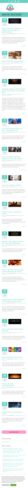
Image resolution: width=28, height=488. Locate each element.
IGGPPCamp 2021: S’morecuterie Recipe (13, 460)
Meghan (4, 94)
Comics (15, 94)
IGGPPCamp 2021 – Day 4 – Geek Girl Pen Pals (13, 459)
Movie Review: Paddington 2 (13, 61)
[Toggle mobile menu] (25, 5)
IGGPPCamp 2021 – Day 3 (12, 456)
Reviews (17, 33)
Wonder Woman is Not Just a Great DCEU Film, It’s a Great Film (14, 90)
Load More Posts (14, 432)
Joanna (4, 33)
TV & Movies (22, 33)
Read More (24, 45)
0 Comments (8, 64)
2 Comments (22, 415)
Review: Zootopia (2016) (11, 185)
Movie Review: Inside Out (12, 357)
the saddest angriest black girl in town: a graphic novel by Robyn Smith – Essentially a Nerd (13, 450)
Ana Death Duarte (6, 62)
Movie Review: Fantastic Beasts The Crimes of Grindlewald (12, 30)
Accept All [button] (13, 485)
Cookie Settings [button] (5, 485)
